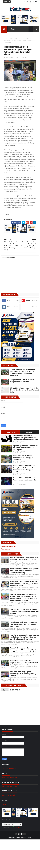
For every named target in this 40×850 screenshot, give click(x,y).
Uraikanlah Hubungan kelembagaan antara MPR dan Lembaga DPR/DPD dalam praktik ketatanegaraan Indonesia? (22, 373)
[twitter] (28, 2)
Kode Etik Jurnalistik (9, 769)
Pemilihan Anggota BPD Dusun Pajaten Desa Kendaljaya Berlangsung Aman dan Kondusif (24, 611)
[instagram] (36, 2)
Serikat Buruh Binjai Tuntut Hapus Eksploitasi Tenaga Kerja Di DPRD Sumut (24, 662)
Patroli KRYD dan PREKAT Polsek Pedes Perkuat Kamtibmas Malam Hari (25, 480)
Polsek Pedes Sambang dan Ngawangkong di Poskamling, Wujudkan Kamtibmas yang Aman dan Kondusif (24, 650)
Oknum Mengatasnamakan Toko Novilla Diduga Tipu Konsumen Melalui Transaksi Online (24, 390)
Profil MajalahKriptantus (10, 778)
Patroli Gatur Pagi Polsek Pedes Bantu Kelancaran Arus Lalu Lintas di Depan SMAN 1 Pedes (23, 624)
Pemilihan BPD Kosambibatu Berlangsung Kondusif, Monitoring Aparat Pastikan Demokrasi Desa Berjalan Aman (24, 637)
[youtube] (30, 2)
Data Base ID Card (8, 795)
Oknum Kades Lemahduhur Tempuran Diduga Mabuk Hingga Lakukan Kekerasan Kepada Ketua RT (26, 438)
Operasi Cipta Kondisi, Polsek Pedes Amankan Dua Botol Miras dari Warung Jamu (25, 448)
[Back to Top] (24, 834)
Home (6, 39)
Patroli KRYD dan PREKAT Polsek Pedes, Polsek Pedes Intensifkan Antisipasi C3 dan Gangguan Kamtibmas (24, 469)
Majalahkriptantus (8, 547)
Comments (29, 432)
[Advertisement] (16, 706)
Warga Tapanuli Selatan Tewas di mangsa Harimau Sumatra (22, 381)
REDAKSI (4, 804)
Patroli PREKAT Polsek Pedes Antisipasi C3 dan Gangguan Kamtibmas (23, 458)
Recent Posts (10, 432)
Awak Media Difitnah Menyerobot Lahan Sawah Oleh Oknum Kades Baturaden (24, 559)
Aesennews (5, 549)
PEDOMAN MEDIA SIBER (9, 787)
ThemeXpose (28, 837)
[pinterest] (33, 2)
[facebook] (25, 2)
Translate (18, 827)
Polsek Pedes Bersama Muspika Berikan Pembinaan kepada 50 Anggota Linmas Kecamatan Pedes (24, 583)
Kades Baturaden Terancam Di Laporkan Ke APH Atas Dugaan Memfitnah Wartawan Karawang (24, 571)
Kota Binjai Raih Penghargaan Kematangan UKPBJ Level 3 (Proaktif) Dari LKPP (23, 674)
